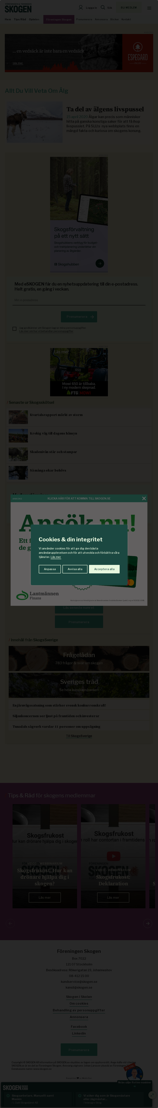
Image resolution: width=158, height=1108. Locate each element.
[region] (79, 554)
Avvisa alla (75, 569)
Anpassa (50, 569)
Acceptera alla (104, 569)
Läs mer (56, 557)
